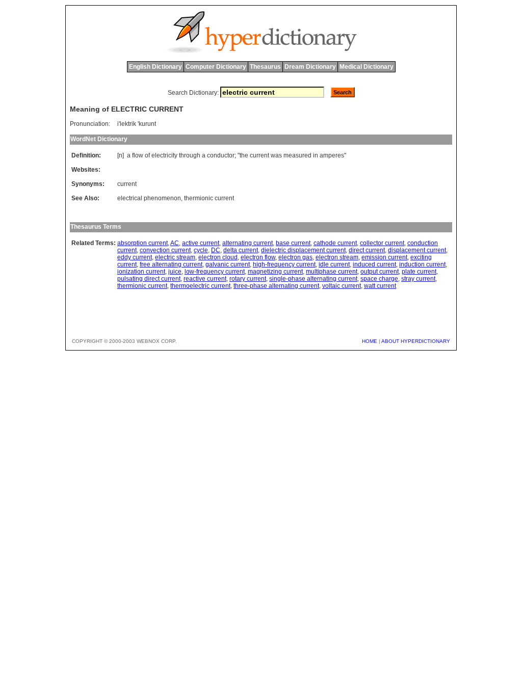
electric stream (175, 257)
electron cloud (218, 257)
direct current (367, 250)
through (189, 155)
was (276, 155)
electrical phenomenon (149, 198)
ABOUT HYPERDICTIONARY (415, 341)
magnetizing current (275, 271)
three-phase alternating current (276, 285)
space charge (379, 278)
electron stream (337, 257)
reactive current (205, 278)
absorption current (142, 243)
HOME (369, 341)
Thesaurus (265, 66)
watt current (380, 285)
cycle (201, 250)
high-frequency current (284, 264)
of (147, 155)
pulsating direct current (148, 278)
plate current (419, 271)
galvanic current (227, 264)
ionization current (141, 271)
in (315, 155)
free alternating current (171, 264)
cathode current (335, 243)
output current (379, 271)
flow (137, 155)
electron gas (295, 257)
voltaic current (341, 285)
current (259, 155)
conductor (220, 155)
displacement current (417, 250)
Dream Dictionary (310, 66)
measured (297, 155)
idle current (334, 264)
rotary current (247, 278)
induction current (422, 264)
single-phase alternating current (313, 278)
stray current (418, 278)
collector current (382, 243)
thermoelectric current (200, 285)
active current (200, 243)
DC (215, 250)
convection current (165, 250)
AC (174, 243)
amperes (332, 155)
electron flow (258, 257)
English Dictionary (155, 66)
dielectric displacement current (303, 250)
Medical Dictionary (367, 66)
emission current (384, 257)
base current (293, 243)
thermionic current (209, 198)
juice (174, 271)
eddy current (134, 257)
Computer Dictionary (216, 66)
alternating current (247, 243)
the (244, 155)
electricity (164, 155)
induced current (374, 264)
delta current (240, 250)
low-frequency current (215, 271)
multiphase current (331, 271)
